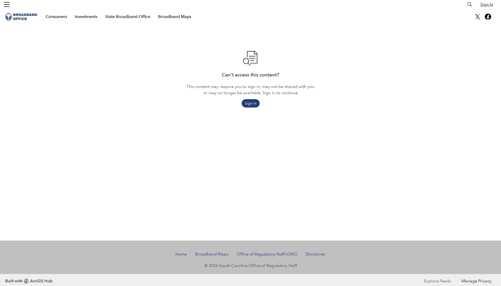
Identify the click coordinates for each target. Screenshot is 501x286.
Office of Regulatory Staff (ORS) (267, 254)
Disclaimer (316, 254)
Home (181, 254)
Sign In (486, 4)
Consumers (56, 16)
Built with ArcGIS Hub (28, 280)
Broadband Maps (174, 16)
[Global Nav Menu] (7, 4)
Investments (86, 16)
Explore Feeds (437, 280)
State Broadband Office (127, 16)
